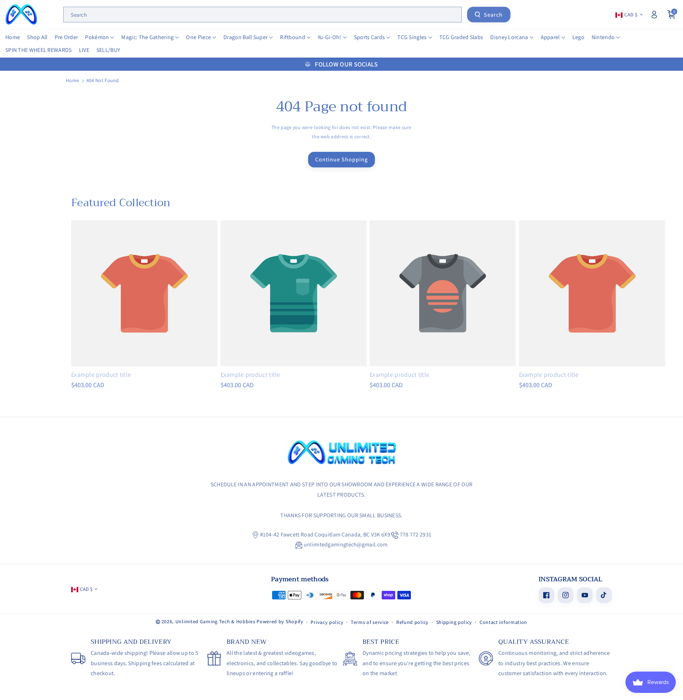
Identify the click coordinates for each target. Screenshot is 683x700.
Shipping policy (454, 622)
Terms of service (370, 622)
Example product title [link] (101, 374)
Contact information (503, 622)
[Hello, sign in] (654, 15)
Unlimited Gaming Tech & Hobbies (215, 621)
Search (493, 14)
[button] (99, 37)
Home (72, 80)
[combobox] (262, 14)
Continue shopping (341, 159)
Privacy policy (327, 622)
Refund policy (412, 622)
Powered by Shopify (279, 621)
